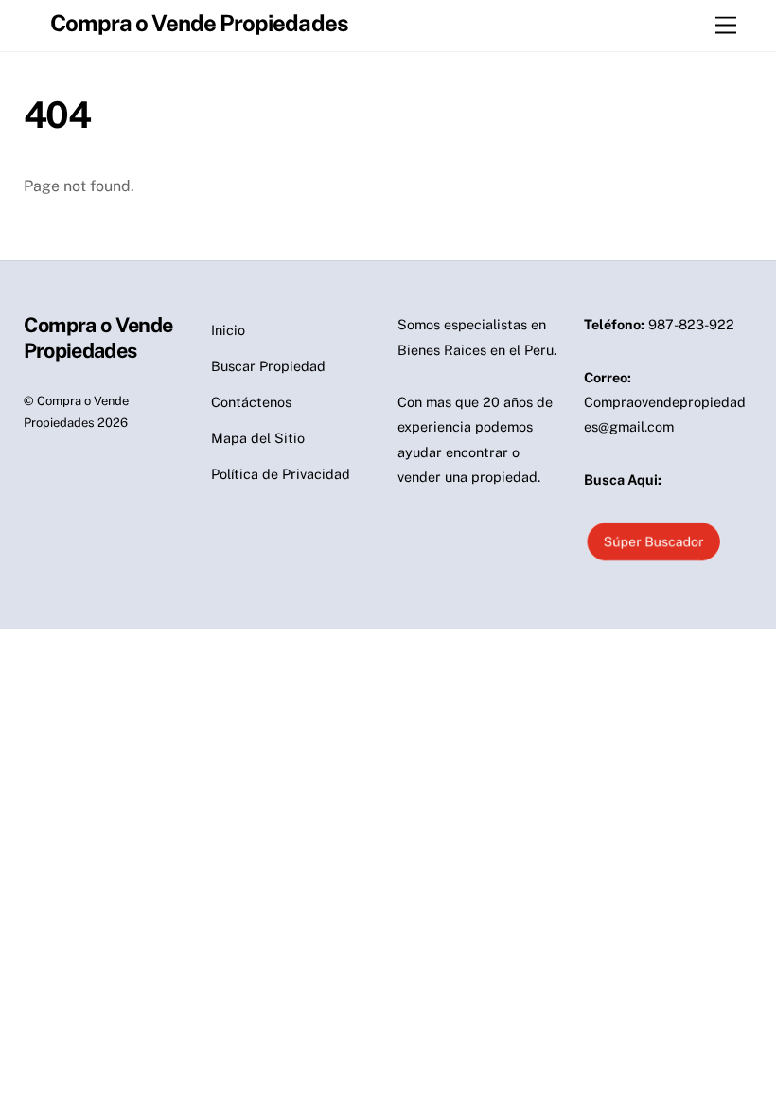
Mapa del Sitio (258, 438)
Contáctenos (251, 402)
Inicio (228, 330)
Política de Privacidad (280, 474)
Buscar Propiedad (268, 366)
